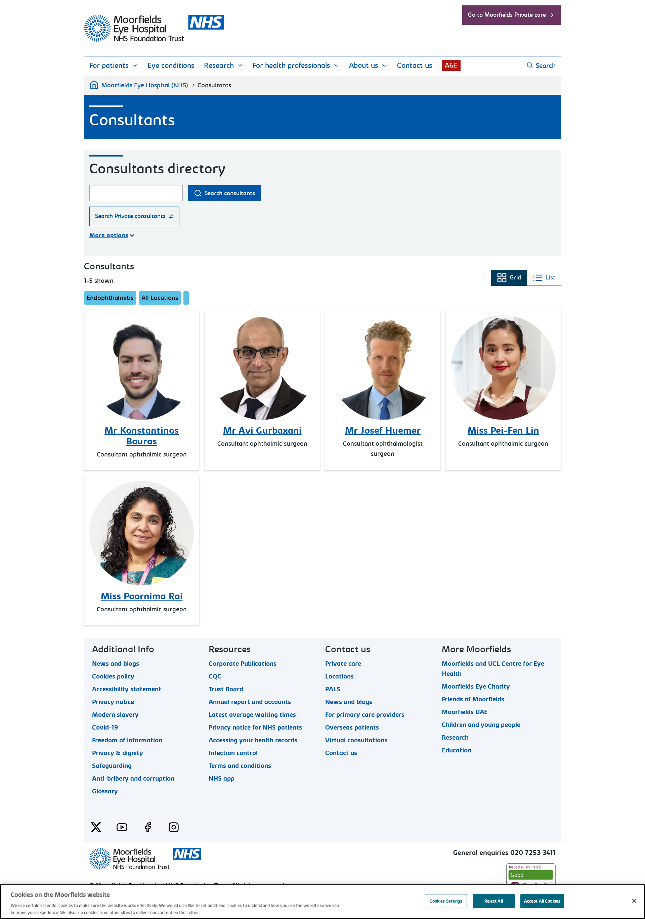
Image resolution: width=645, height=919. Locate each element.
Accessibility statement (126, 689)
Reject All (493, 901)
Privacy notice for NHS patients (255, 727)
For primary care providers (364, 714)
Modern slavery (115, 714)
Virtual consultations (356, 740)
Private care (343, 663)
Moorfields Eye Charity (476, 686)
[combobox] (136, 193)
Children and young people (481, 724)
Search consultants (230, 193)
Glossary (105, 791)
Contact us (414, 65)
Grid (508, 279)
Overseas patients (352, 727)
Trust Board (226, 689)
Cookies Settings (446, 901)
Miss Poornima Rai (142, 596)
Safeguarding (112, 765)
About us (363, 65)
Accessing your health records (253, 740)
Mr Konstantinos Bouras (141, 436)
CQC (215, 676)
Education (456, 750)
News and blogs (115, 663)
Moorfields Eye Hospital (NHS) (144, 85)
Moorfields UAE (465, 711)
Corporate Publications (242, 663)
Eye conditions (171, 65)
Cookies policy (113, 676)
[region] (322, 901)
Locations (339, 676)
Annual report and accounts (250, 701)
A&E (451, 65)
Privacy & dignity (117, 752)
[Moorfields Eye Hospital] (154, 40)
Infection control (233, 752)
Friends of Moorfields (473, 699)
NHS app (221, 778)
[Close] (634, 900)
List (543, 279)
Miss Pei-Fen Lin (503, 430)
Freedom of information (127, 740)
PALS (332, 689)
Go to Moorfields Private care (507, 14)
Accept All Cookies (542, 901)
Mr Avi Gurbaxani (262, 430)
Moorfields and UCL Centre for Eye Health (493, 663)
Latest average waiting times (252, 714)
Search (546, 66)
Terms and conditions (240, 765)
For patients (109, 65)
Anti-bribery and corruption (133, 778)
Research (219, 65)
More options (108, 235)
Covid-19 (105, 727)
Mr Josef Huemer (383, 430)
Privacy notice (113, 701)
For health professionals (291, 65)
